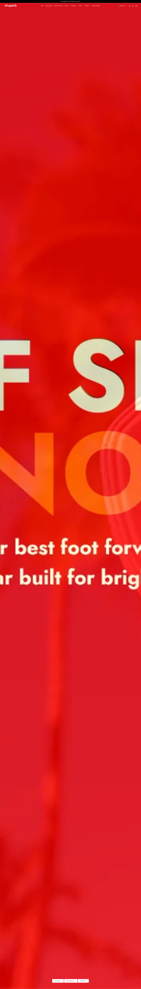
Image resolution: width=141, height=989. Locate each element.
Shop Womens (70, 981)
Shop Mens (57, 981)
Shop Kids (82, 981)
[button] (129, 5)
